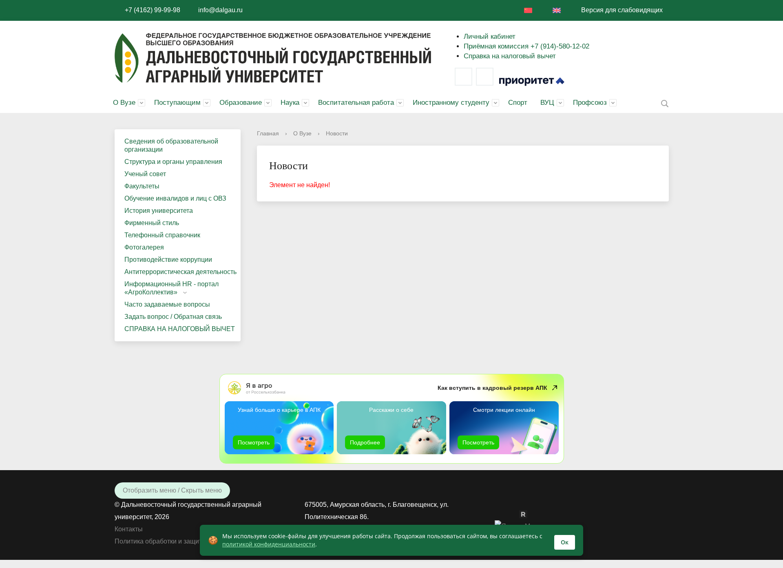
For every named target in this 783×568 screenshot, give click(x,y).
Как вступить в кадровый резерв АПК (492, 388)
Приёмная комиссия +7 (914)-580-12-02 (526, 46)
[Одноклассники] (515, 513)
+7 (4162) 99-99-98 (152, 10)
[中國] (528, 10)
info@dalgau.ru (220, 10)
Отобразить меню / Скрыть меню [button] (172, 490)
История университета (158, 210)
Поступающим (177, 102)
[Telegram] (484, 77)
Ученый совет (145, 173)
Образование (240, 102)
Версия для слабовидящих (622, 10)
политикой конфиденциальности (268, 544)
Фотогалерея (144, 247)
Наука (290, 102)
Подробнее (365, 442)
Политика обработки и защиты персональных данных (196, 541)
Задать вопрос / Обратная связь (173, 316)
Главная (268, 133)
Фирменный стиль (151, 222)
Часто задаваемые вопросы (167, 304)
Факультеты (141, 186)
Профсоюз (590, 102)
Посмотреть (254, 442)
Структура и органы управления (173, 161)
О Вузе (124, 102)
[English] (556, 10)
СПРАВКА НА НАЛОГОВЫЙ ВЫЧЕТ (179, 328)
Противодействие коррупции (168, 259)
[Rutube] (527, 513)
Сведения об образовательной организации (171, 145)
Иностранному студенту (451, 102)
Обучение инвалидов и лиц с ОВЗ (175, 198)
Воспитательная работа (356, 102)
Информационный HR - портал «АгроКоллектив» (171, 288)
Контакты (129, 529)
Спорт (517, 102)
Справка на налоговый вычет (510, 56)
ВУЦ (547, 102)
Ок (564, 542)
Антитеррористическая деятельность (180, 271)
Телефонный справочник (162, 235)
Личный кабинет (489, 36)
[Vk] (463, 77)
